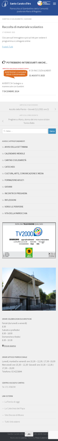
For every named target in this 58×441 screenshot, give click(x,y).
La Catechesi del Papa (15, 408)
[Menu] (54, 3)
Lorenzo (24, 438)
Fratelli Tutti (7, 46)
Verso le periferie (14, 206)
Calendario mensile (15, 153)
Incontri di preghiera (16, 193)
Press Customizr (41, 438)
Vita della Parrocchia (16, 213)
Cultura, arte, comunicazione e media (24, 173)
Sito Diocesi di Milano (14, 415)
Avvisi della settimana (16, 147)
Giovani (28, 19)
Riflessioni (10, 200)
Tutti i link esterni (12, 421)
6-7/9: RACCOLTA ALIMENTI (40, 70)
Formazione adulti (14, 180)
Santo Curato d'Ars (20, 3)
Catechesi (10, 166)
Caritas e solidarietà (12, 19)
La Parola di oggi (12, 401)
